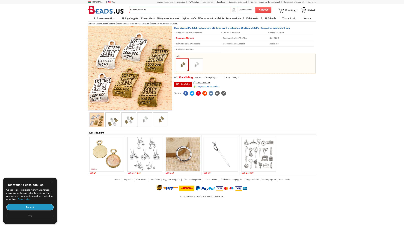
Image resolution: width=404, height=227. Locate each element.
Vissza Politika (211, 180)
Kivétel (311, 10)
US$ (113, 2)
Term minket (141, 180)
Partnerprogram (269, 180)
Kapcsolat (128, 180)
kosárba (183, 84)
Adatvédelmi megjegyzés (231, 180)
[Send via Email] (217, 93)
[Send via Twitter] (192, 93)
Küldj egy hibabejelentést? (207, 86)
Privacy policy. (24, 199)
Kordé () (291, 10)
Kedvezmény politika (192, 180)
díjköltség (221, 2)
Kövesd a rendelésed (238, 2)
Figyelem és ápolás (171, 180)
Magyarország (98, 2)
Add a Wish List (203, 83)
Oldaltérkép (155, 180)
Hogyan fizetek (252, 180)
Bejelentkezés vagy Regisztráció (171, 2)
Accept (30, 207)
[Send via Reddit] (204, 93)
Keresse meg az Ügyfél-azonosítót (265, 2)
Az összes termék (103, 18)
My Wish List (193, 2)
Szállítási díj (208, 2)
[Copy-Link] (223, 93)
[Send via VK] (211, 93)
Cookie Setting (284, 180)
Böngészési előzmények (293, 2)
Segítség (312, 2)
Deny (30, 216)
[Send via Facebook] (185, 93)
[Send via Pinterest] (198, 93)
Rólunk (117, 180)
